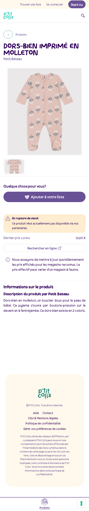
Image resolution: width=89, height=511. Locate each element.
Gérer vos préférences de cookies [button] (44, 429)
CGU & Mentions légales (43, 418)
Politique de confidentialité (42, 423)
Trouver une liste (30, 4)
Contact (48, 413)
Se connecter (54, 4)
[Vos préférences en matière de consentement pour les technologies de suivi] (81, 503)
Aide (36, 413)
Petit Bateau (12, 58)
